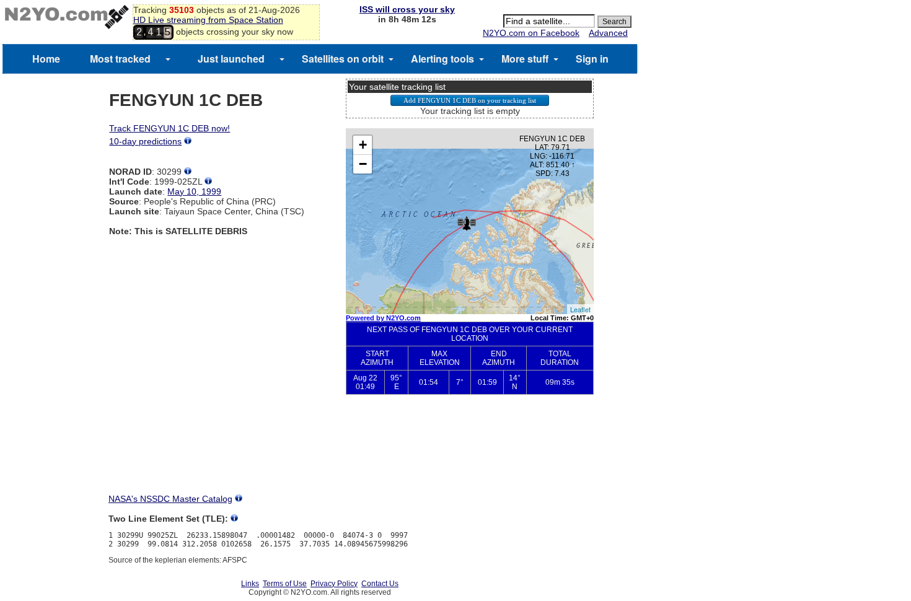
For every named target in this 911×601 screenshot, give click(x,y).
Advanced (608, 33)
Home (46, 58)
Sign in (592, 58)
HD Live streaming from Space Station (208, 20)
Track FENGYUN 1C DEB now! (169, 128)
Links (250, 583)
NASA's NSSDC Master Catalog (170, 499)
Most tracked (120, 58)
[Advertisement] (470, 450)
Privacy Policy (334, 583)
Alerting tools (442, 58)
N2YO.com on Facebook (531, 33)
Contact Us (379, 583)
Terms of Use (285, 583)
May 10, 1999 (194, 191)
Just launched (231, 58)
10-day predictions (145, 141)
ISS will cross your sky (407, 9)
